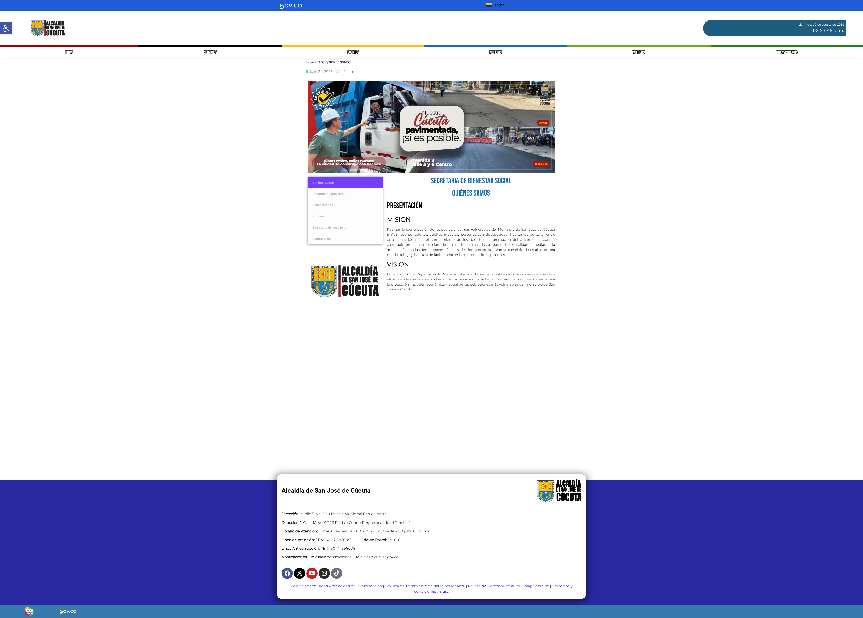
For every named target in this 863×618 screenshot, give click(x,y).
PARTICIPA (639, 52)
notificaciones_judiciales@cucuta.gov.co (362, 557)
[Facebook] (287, 573)
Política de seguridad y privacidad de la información (336, 586)
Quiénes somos (323, 182)
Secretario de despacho (329, 227)
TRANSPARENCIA (787, 52)
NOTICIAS (496, 52)
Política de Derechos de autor (494, 586)
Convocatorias (322, 205)
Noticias (318, 216)
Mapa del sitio (537, 586)
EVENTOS (353, 52)
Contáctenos (321, 239)
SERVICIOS (210, 52)
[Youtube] (312, 573)
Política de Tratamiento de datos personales (425, 586)
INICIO (69, 52)
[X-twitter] (299, 573)
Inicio (310, 62)
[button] (6, 28)
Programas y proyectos (328, 194)
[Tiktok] (336, 573)
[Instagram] (324, 573)
